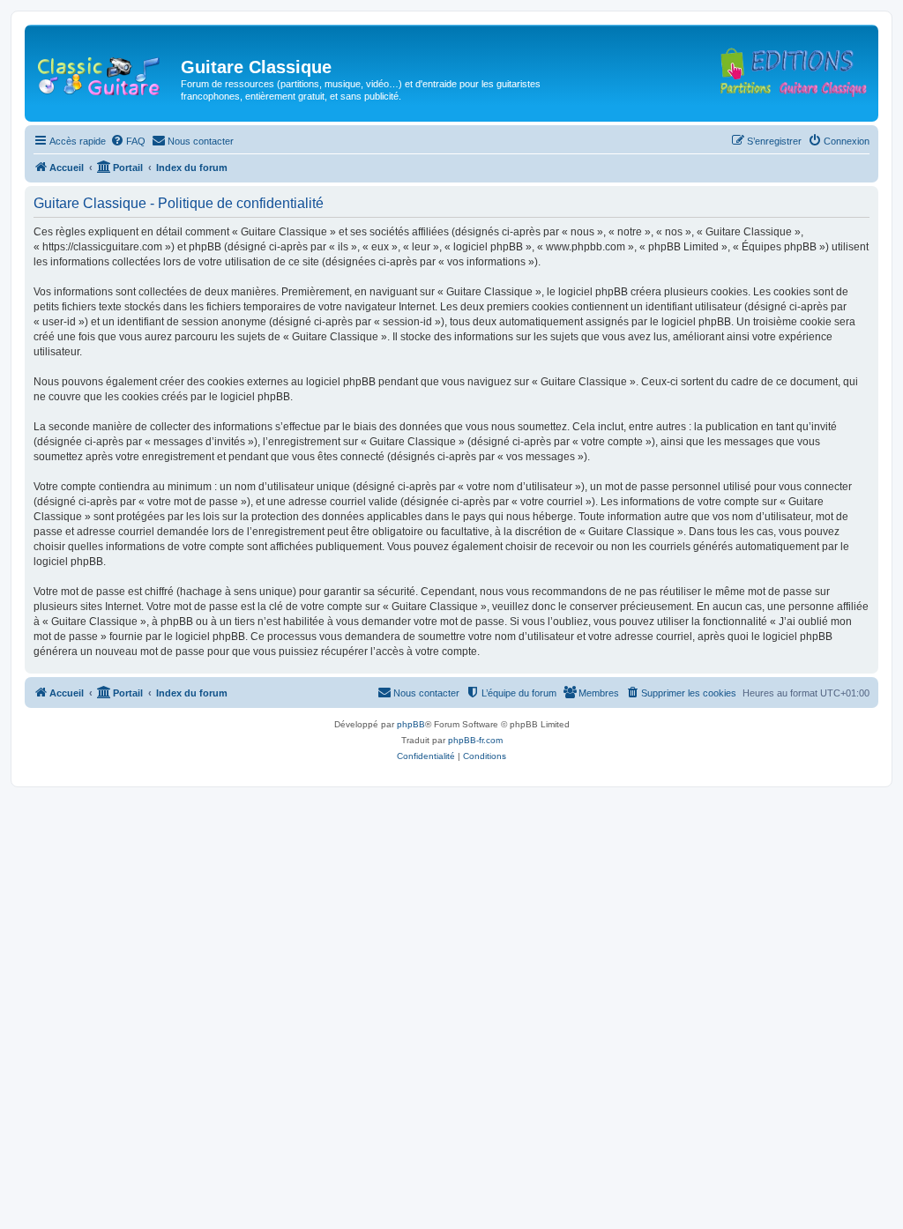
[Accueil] (105, 72)
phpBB (411, 724)
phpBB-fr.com (475, 740)
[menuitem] (128, 141)
